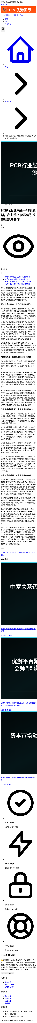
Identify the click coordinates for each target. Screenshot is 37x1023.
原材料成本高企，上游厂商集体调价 (17, 277)
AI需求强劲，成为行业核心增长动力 (17, 279)
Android (11, 973)
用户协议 (8, 996)
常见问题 (8, 1001)
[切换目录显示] (1, 273)
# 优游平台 (12, 552)
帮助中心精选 (9, 985)
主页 (6, 19)
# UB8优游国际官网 (23, 552)
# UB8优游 (4, 552)
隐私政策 (8, 998)
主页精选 (8, 982)
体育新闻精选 (9, 987)
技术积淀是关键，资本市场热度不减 (17, 284)
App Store (4, 973)
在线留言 (4, 4)
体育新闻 (8, 24)
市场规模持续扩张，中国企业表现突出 (18, 282)
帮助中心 (8, 21)
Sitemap (7, 1003)
